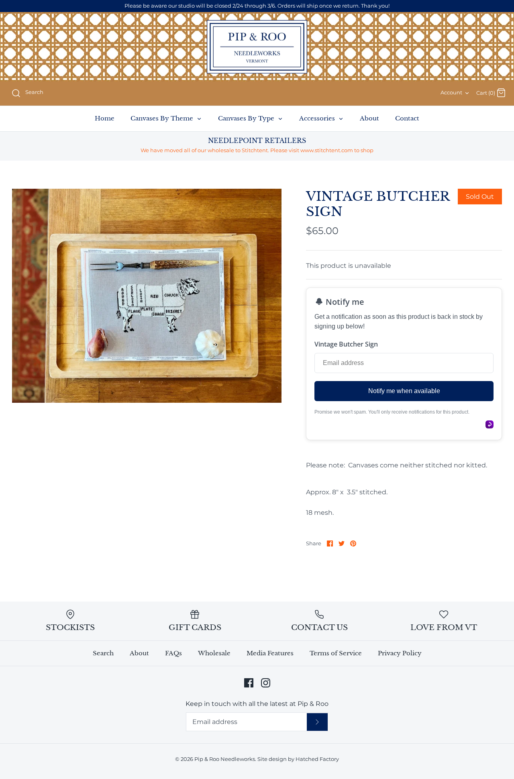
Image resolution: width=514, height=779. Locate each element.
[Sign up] (317, 722)
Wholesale (214, 653)
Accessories (318, 118)
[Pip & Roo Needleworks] (257, 47)
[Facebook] (248, 682)
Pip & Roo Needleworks (224, 759)
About (369, 118)
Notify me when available (404, 390)
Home (104, 118)
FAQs (173, 653)
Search (103, 653)
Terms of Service (336, 653)
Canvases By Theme (163, 118)
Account (451, 93)
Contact (407, 118)
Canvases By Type (247, 118)
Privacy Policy (400, 653)
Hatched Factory (317, 759)
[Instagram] (265, 682)
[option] (146, 296)
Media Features (270, 653)
